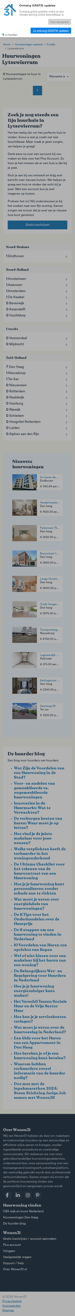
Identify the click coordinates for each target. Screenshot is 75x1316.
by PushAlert (11, 34)
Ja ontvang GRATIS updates (51, 31)
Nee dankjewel (59, 22)
